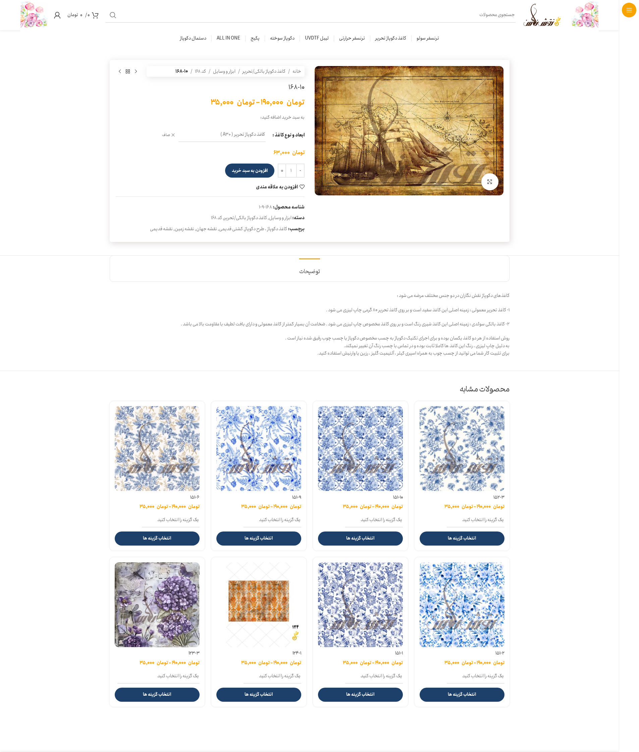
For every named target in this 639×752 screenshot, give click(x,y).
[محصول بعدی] (120, 71)
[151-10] (360, 448)
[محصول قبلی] (136, 71)
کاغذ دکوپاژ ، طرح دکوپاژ (266, 229)
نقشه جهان (206, 229)
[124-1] (258, 604)
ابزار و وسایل (224, 71)
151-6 (195, 497)
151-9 (296, 497)
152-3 (498, 497)
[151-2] (462, 604)
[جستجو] (113, 15)
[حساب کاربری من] (57, 15)
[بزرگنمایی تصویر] (489, 181)
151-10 (398, 497)
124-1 (296, 653)
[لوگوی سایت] (585, 14)
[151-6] (157, 448)
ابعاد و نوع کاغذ (290, 135)
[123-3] (157, 604)
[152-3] (462, 448)
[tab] (309, 268)
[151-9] (258, 448)
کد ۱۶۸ (200, 71)
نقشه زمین (184, 229)
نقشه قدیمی (161, 229)
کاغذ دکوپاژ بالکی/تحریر (264, 71)
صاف (166, 135)
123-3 (194, 653)
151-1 (399, 653)
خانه (296, 71)
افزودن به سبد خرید (250, 170)
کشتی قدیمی (231, 229)
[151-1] (360, 604)
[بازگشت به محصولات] (128, 71)
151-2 (499, 653)
